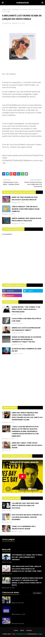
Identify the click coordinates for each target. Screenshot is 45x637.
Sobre (22, 630)
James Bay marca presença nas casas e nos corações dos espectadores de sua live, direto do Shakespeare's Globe (27, 416)
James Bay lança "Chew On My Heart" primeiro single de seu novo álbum (27, 445)
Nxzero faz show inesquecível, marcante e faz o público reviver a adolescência (27, 609)
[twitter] (33, 291)
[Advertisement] (22, 380)
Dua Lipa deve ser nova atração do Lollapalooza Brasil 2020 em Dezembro (27, 517)
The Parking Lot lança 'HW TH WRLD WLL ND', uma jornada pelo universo (27, 557)
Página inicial (6, 9)
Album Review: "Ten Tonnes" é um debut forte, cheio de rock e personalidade (26, 309)
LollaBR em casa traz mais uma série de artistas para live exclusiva (25, 505)
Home (16, 630)
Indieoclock (22, 2)
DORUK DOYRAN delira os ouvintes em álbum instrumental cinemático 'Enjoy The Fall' (26, 339)
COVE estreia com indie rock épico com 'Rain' (26, 319)
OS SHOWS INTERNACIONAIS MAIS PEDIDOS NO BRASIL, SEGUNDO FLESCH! (27, 599)
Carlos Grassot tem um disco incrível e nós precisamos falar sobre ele (25, 208)
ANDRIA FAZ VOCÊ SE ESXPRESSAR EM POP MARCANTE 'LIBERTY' (26, 329)
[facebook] (12, 291)
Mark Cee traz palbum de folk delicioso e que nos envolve (25, 198)
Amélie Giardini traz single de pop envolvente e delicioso (26, 219)
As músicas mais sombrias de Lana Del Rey (26, 350)
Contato (29, 630)
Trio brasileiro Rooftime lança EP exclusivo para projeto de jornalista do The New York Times (27, 568)
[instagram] (12, 295)
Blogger (39, 634)
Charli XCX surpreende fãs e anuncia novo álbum (24, 527)
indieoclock (7, 23)
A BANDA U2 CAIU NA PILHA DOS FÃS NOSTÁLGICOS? (26, 619)
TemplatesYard (20, 634)
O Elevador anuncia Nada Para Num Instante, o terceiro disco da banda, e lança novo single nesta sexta (27, 581)
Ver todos (36, 593)
